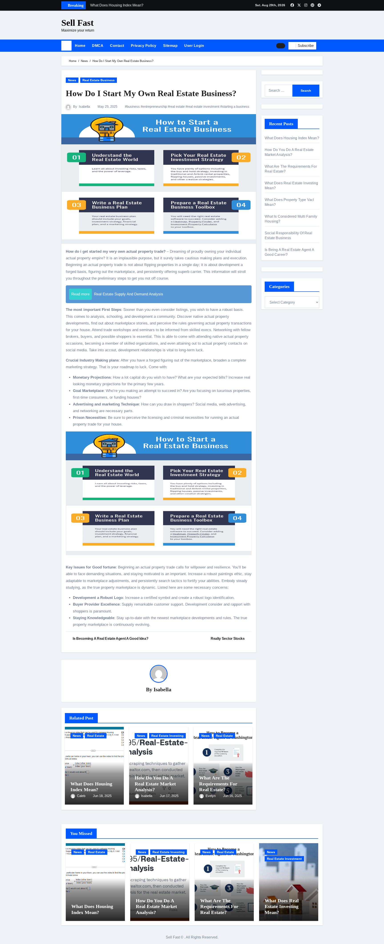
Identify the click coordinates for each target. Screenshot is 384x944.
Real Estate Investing (167, 735)
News (72, 80)
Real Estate (95, 735)
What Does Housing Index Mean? (91, 786)
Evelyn (211, 796)
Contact (117, 46)
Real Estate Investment (284, 859)
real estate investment (203, 106)
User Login (194, 46)
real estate (177, 106)
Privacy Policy (143, 46)
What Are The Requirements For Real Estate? (218, 783)
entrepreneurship (154, 106)
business (133, 106)
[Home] (66, 46)
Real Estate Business (98, 80)
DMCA (97, 46)
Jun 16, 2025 (232, 796)
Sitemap (170, 46)
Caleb (81, 796)
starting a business (235, 106)
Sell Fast (77, 23)
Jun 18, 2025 (102, 796)
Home (80, 46)
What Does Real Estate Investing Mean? (282, 906)
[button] (321, 46)
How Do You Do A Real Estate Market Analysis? (155, 783)
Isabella (84, 106)
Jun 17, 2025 (169, 796)
